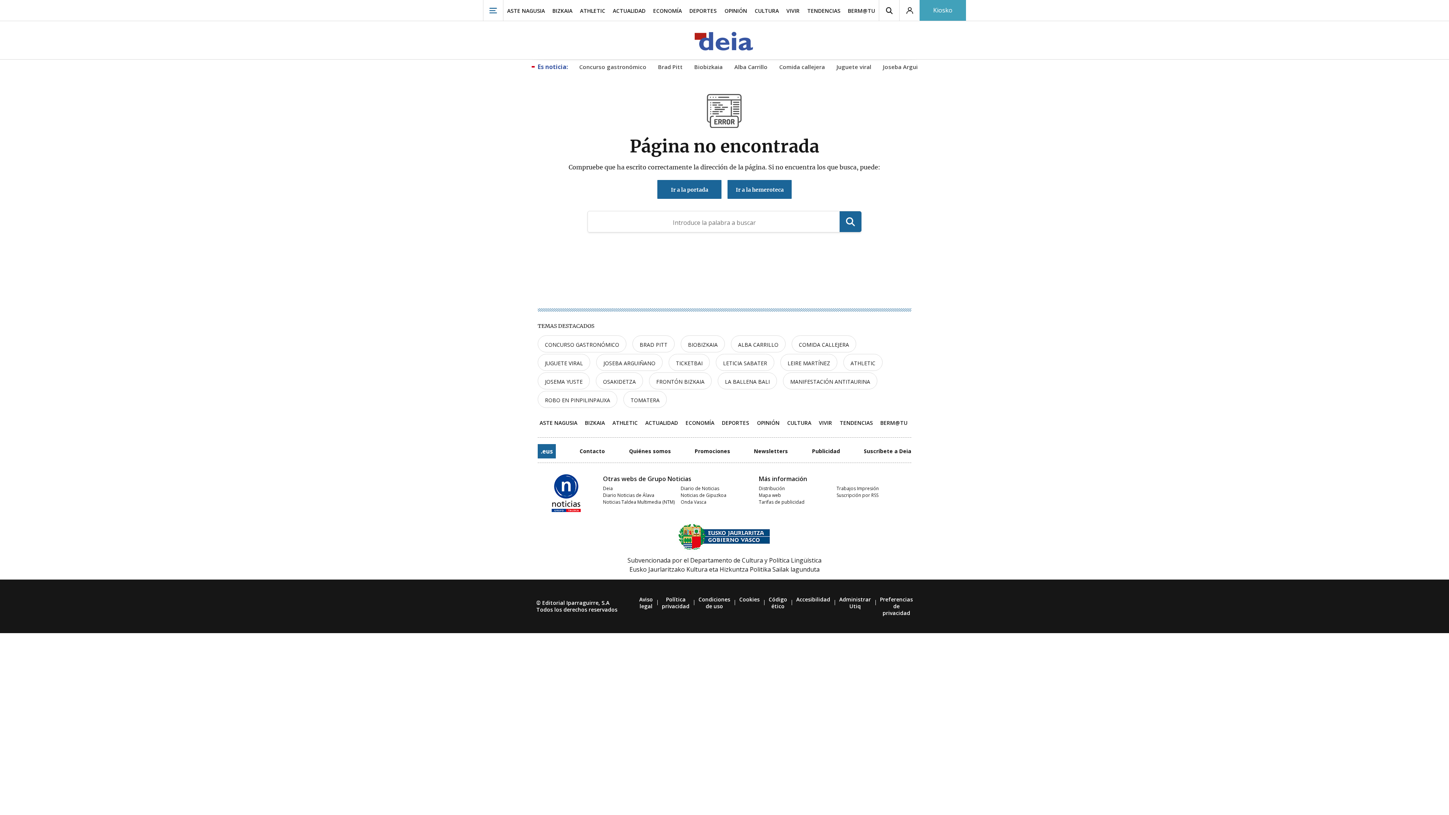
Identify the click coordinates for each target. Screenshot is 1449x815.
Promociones (712, 451)
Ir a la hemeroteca (760, 189)
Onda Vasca (693, 502)
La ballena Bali (747, 381)
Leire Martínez (809, 363)
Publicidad (826, 451)
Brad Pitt (654, 344)
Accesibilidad (813, 599)
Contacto (592, 451)
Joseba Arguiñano (629, 363)
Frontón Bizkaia (680, 381)
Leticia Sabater (745, 363)
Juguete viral (564, 363)
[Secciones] (493, 10)
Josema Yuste (564, 381)
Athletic (863, 363)
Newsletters (771, 451)
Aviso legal (646, 603)
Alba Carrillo (758, 344)
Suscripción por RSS (857, 495)
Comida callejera (824, 344)
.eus (547, 451)
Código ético (778, 603)
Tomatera (645, 400)
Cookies (749, 599)
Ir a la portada (689, 189)
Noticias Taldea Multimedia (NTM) (639, 502)
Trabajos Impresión (858, 488)
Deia (608, 488)
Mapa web (770, 495)
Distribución (772, 488)
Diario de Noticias (700, 488)
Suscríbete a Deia (887, 451)
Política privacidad (675, 603)
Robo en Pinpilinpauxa (577, 400)
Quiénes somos (650, 451)
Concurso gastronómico (582, 344)
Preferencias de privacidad (896, 606)
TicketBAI (689, 363)
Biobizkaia (703, 344)
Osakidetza (619, 381)
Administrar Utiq (855, 603)
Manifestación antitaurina (830, 381)
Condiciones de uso (714, 603)
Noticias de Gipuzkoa (703, 495)
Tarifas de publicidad (781, 502)
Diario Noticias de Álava (628, 495)
